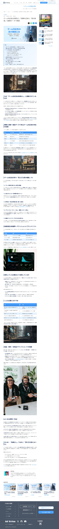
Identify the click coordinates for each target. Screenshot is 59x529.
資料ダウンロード (51, 2)
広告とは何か (32, 118)
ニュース (7, 511)
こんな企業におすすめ (9, 60)
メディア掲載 (8, 516)
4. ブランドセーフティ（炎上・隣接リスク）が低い (14, 54)
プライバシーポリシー (20, 524)
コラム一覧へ (50, 45)
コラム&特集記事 (8, 508)
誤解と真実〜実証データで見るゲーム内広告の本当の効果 (15, 48)
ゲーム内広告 (5, 14)
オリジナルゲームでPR (27, 513)
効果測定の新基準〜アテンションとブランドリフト (14, 57)
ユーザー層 (20, 2)
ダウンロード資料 (8, 506)
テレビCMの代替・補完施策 (18, 359)
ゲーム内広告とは (7, 120)
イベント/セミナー (9, 513)
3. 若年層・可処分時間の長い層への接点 (13, 53)
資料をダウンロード (46, 507)
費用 (23, 2)
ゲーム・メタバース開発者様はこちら (50, 0)
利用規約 (29, 524)
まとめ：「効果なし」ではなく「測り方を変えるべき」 (15, 64)
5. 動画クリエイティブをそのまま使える (12, 55)
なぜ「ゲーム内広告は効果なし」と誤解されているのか (15, 47)
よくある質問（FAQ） (9, 62)
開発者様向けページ (27, 510)
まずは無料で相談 (46, 512)
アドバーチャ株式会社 (8, 524)
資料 (26, 2)
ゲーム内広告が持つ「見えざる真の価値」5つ (13, 49)
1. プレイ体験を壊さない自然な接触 (12, 51)
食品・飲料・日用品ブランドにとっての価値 (13, 61)
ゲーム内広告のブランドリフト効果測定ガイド (28, 152)
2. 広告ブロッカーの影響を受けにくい (12, 52)
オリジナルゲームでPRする (41, 0)
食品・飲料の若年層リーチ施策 (23, 206)
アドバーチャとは (16, 2)
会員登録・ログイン (35, 2)
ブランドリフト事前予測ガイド (23, 247)
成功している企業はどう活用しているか (12, 58)
